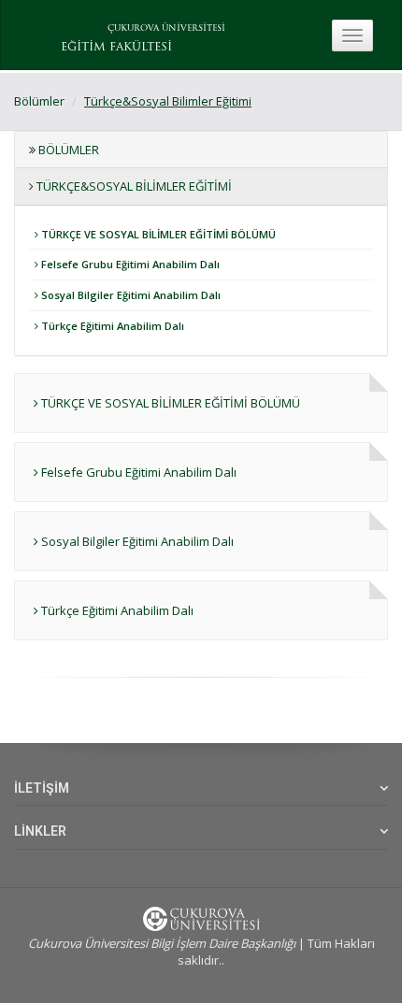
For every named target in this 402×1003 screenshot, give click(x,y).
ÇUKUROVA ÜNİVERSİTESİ (166, 28)
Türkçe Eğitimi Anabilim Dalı (111, 326)
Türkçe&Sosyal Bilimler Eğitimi (167, 101)
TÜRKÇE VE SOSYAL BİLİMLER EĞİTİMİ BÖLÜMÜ (157, 234)
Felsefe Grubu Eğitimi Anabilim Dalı (129, 264)
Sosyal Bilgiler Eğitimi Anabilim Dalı (129, 295)
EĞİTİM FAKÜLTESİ (116, 47)
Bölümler (39, 101)
